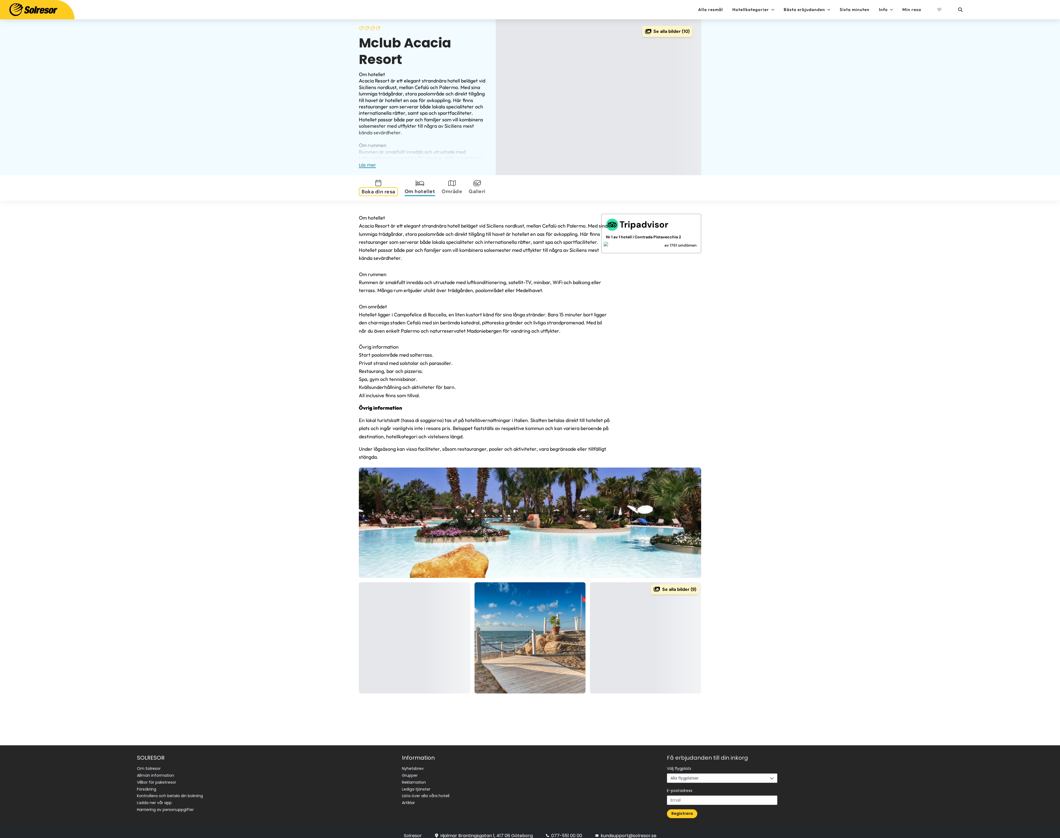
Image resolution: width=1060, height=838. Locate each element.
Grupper (410, 775)
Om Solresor (149, 768)
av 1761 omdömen (680, 245)
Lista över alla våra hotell (425, 796)
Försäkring (146, 789)
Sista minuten (855, 9)
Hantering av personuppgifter (165, 809)
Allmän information (155, 775)
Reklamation (414, 782)
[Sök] (960, 9)
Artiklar (408, 802)
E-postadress (679, 790)
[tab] (379, 188)
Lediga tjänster (416, 789)
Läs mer (367, 165)
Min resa (911, 9)
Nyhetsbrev (413, 768)
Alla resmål (710, 9)
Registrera (682, 813)
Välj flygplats (679, 768)
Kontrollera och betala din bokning (170, 796)
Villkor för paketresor (156, 782)
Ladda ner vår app (154, 802)
